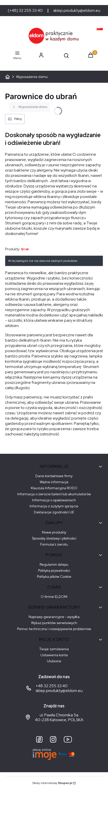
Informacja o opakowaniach (54, 500)
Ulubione (54, 661)
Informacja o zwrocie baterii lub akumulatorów (54, 494)
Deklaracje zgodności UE (54, 512)
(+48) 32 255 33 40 (25, 11)
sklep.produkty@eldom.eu (76, 11)
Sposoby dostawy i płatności (54, 538)
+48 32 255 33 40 (52, 685)
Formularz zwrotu (54, 544)
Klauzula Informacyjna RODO (54, 488)
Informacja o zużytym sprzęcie (54, 506)
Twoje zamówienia (54, 649)
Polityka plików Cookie (54, 576)
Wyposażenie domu (32, 76)
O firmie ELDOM (54, 596)
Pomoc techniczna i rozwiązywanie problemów (54, 629)
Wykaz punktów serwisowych (54, 623)
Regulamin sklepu (54, 564)
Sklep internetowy (52, 783)
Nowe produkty (54, 532)
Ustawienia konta (54, 655)
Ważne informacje (54, 482)
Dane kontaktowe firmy (54, 476)
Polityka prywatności (54, 570)
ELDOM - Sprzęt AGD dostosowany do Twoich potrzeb (7, 76)
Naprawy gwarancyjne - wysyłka (54, 616)
